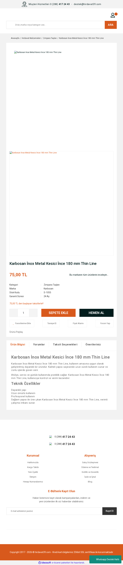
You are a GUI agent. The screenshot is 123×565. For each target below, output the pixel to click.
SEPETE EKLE (58, 313)
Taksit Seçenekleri (65, 344)
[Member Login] (113, 15)
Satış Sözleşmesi (90, 462)
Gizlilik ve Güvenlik (90, 472)
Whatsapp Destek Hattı (107, 559)
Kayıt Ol (110, 511)
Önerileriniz (93, 344)
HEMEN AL (96, 313)
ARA (111, 24)
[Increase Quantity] (33, 313)
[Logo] (39, 15)
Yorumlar (39, 344)
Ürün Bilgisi (17, 344)
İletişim (33, 477)
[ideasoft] (44, 562)
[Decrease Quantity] (14, 313)
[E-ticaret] (61, 562)
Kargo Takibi (33, 467)
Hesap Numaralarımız (33, 481)
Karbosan (48, 288)
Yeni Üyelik (33, 472)
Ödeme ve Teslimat (90, 467)
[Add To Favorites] (21, 323)
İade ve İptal (90, 477)
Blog (90, 481)
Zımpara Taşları (52, 284)
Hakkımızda (32, 462)
